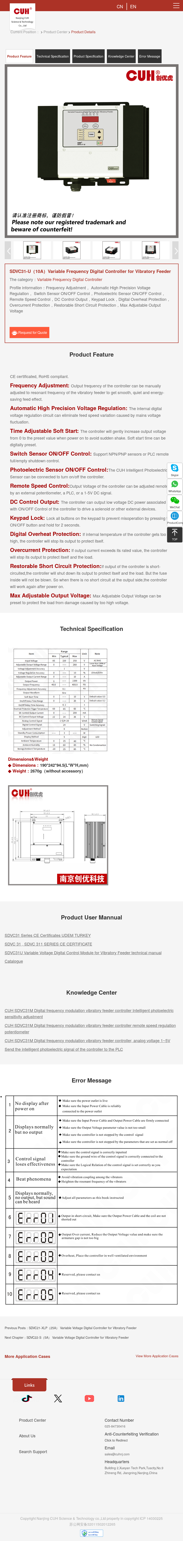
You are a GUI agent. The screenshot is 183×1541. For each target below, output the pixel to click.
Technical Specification (53, 56)
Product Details (83, 31)
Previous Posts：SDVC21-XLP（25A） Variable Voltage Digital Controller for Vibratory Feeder (71, 1328)
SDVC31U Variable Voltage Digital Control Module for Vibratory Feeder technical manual (83, 952)
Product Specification (88, 56)
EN (133, 6)
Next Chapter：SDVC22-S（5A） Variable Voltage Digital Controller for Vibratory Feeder (67, 1337)
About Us (27, 1435)
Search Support (33, 1451)
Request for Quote (32, 332)
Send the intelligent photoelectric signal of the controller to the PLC (64, 1049)
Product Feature (19, 56)
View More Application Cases (157, 1355)
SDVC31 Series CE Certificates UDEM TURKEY (48, 935)
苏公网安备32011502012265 (92, 1524)
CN (120, 6)
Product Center (55, 31)
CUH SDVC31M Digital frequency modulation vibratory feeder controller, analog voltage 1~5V (87, 1040)
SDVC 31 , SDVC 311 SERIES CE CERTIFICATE (48, 944)
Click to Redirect (116, 1440)
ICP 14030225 (151, 1518)
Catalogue (14, 961)
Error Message (149, 56)
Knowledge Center (121, 56)
